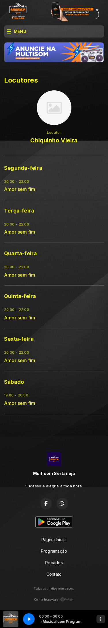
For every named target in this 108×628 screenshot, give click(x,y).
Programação (54, 551)
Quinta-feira (20, 296)
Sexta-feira (19, 339)
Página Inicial (54, 539)
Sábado (14, 382)
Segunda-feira (23, 168)
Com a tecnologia (46, 599)
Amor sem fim (19, 189)
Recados (53, 562)
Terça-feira (19, 211)
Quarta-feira (20, 253)
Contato (54, 574)
